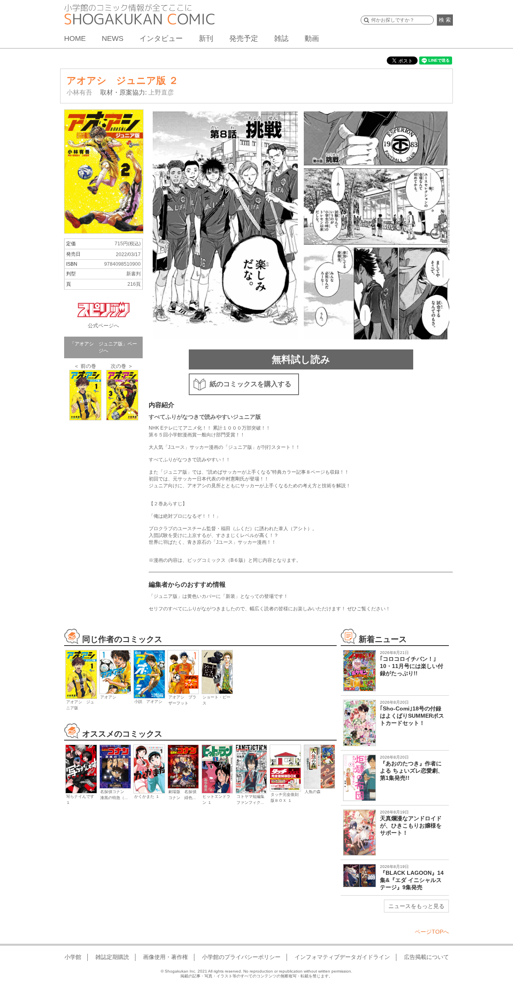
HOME (75, 38)
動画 (312, 38)
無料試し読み (301, 359)
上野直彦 (161, 92)
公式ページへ (103, 326)
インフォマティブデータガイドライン (342, 957)
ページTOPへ (432, 931)
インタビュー (161, 38)
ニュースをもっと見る (416, 906)
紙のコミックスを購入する (250, 384)
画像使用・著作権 (165, 957)
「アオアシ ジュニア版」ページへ (103, 347)
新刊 (206, 38)
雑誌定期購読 (112, 957)
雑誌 (281, 38)
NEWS (112, 38)
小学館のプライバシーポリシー (241, 957)
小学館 (73, 957)
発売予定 (243, 38)
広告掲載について (426, 957)
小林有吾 (79, 92)
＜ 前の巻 (85, 366)
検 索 (445, 20)
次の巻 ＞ (122, 366)
